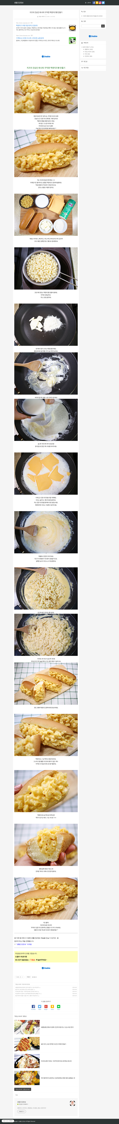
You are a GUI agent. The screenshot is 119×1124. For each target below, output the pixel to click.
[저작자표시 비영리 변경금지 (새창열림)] (34, 977)
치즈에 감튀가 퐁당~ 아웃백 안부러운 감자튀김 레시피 (26, 991)
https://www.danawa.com (23, 35)
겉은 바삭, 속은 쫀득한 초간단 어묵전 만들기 (24, 989)
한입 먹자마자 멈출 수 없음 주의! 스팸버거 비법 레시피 (26, 996)
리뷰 (87, 54)
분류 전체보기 (88, 47)
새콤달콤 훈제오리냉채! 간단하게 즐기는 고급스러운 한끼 (27, 987)
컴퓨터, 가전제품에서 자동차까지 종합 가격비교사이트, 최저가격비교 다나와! (38, 40)
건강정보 (88, 56)
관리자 (89, 2)
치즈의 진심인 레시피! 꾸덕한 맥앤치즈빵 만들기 (46, 12)
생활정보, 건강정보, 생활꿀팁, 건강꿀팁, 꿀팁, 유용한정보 (31, 1108)
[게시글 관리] (22, 977)
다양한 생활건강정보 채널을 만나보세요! (93, 16)
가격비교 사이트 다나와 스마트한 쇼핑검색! (30, 38)
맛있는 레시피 (42, 16)
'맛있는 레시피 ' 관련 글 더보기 (22, 1089)
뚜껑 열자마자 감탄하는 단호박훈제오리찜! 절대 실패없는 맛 (27, 993)
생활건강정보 (18, 2)
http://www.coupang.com (23, 23)
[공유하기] (20, 977)
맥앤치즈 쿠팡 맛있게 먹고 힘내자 (27, 25)
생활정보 (88, 49)
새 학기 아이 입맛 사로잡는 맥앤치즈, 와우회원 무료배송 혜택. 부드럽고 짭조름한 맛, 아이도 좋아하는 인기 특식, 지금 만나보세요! (40, 29)
